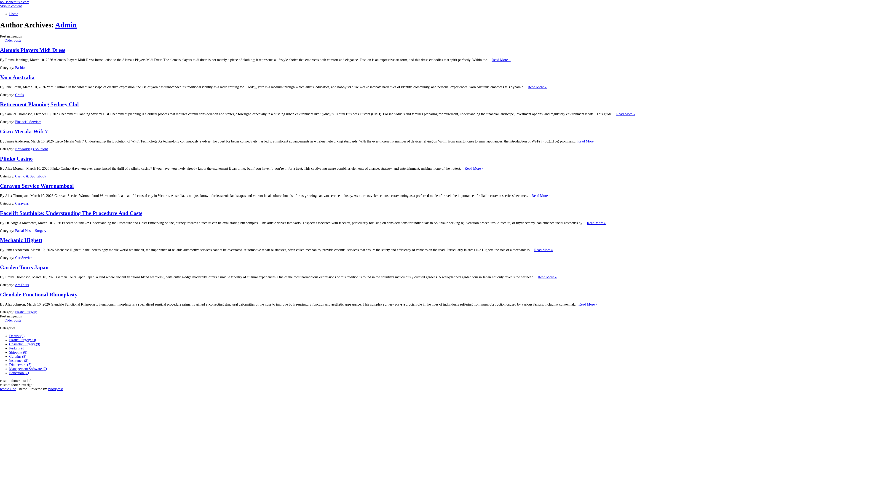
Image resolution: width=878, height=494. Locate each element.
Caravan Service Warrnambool (37, 186)
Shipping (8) (18, 352)
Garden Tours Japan (24, 267)
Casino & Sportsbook (30, 176)
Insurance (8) (18, 360)
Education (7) (19, 373)
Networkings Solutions (31, 149)
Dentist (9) (16, 336)
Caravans (22, 203)
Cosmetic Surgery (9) (24, 344)
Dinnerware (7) (20, 365)
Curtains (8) (17, 356)
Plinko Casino (16, 159)
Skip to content (11, 6)
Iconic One (8, 389)
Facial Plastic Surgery (30, 231)
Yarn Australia (17, 77)
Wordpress (55, 389)
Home (13, 14)
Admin (66, 25)
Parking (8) (17, 348)
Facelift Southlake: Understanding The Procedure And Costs (71, 213)
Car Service (23, 258)
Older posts (10, 40)
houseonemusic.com (14, 2)
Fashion (21, 68)
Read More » (501, 60)
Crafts (19, 95)
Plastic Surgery (26, 312)
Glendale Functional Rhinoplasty (39, 295)
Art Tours (22, 285)
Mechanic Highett (21, 240)
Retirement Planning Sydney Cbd (39, 104)
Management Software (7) (28, 369)
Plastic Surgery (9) (22, 340)
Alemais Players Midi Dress (32, 50)
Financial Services (28, 122)
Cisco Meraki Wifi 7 (24, 131)
